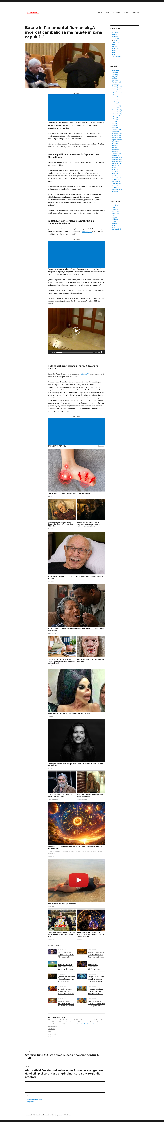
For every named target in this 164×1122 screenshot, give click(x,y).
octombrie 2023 (116, 138)
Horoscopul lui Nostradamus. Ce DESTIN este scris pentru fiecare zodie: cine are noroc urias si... (96, 969)
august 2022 (115, 165)
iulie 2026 (115, 72)
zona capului (87, 231)
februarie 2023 (116, 154)
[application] (76, 331)
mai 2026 (115, 76)
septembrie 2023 (117, 140)
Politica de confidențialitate (35, 1100)
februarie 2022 (116, 177)
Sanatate (126, 13)
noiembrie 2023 (116, 136)
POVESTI (114, 46)
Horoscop (115, 36)
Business (135, 13)
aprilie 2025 (115, 102)
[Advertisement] (76, 108)
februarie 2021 (116, 185)
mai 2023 (114, 148)
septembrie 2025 (117, 92)
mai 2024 (115, 124)
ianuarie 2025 (116, 108)
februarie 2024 (116, 130)
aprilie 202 (115, 191)
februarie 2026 (116, 82)
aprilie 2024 (115, 126)
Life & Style (116, 13)
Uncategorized (116, 56)
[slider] (74, 352)
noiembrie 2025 (117, 88)
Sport (113, 52)
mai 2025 (115, 100)
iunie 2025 (115, 98)
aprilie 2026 (115, 78)
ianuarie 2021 (116, 187)
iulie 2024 (115, 120)
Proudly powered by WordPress (61, 1115)
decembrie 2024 (117, 110)
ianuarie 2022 (116, 179)
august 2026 (115, 70)
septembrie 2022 (117, 163)
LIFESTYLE (115, 42)
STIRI (113, 54)
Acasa (100, 13)
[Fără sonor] (99, 352)
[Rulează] (50, 352)
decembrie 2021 (116, 181)
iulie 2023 (115, 144)
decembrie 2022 (117, 158)
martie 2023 (115, 152)
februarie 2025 (116, 106)
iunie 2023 (115, 146)
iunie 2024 (115, 122)
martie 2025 (115, 104)
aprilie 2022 (115, 173)
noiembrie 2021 (116, 183)
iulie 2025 (115, 96)
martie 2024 (115, 128)
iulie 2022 (115, 167)
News (107, 13)
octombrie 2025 (117, 90)
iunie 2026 (115, 74)
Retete (115, 40)
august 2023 (115, 142)
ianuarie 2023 (116, 156)
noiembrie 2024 (117, 112)
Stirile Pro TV (84, 374)
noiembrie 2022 (117, 160)
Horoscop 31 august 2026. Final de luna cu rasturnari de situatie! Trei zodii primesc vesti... (66, 969)
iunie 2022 (115, 169)
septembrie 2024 (117, 116)
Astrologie (115, 32)
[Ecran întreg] (102, 352)
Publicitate (115, 48)
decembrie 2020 (117, 189)
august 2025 (115, 94)
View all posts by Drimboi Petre (86, 1024)
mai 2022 (115, 171)
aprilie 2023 (115, 150)
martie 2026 (115, 80)
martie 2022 (115, 175)
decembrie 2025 (117, 86)
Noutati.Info (28, 1115)
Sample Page (30, 1102)
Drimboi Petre (52, 1026)
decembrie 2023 (117, 134)
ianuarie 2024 (116, 132)
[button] (76, 331)
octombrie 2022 (117, 162)
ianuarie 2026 (116, 84)
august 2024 (115, 118)
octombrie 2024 (117, 114)
